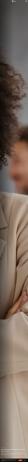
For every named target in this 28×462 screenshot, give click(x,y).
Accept (20, 460)
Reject (24, 460)
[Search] (26, 1)
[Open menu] (1, 1)
